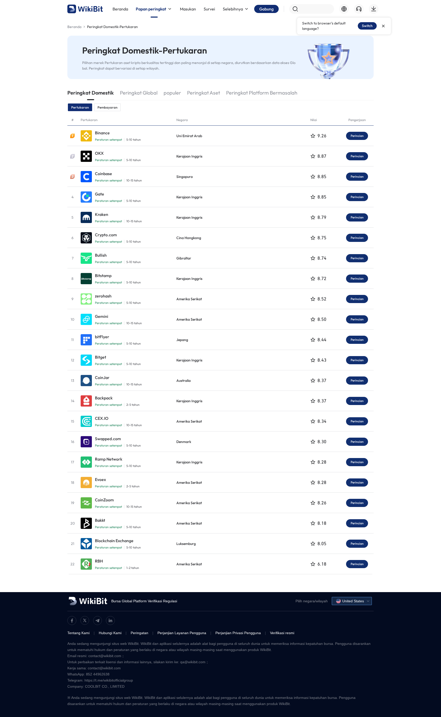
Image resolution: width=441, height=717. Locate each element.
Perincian (357, 136)
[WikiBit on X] (84, 620)
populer (172, 92)
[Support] (359, 9)
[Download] (373, 9)
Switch (367, 25)
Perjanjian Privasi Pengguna (238, 633)
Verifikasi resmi (282, 633)
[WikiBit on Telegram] (97, 620)
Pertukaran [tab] (80, 107)
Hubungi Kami (110, 633)
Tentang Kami (78, 633)
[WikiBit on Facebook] (71, 620)
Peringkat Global (138, 92)
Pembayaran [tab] (107, 107)
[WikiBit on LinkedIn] (110, 620)
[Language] (344, 9)
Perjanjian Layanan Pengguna (181, 633)
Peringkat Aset (203, 92)
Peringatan (139, 633)
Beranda (74, 26)
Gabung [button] (266, 8)
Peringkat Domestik (90, 92)
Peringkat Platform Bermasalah (261, 92)
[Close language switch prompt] (383, 26)
